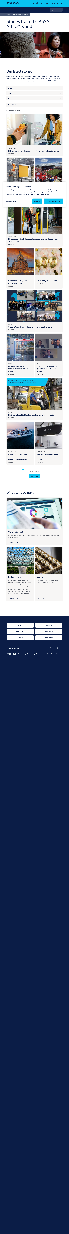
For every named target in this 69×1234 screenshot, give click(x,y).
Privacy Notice (44, 194)
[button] (34, 88)
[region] (34, 194)
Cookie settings (11, 201)
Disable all (37, 201)
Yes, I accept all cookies (53, 201)
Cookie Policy (35, 194)
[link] (31, 3)
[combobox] (56, 10)
